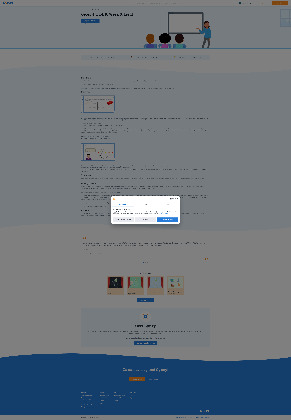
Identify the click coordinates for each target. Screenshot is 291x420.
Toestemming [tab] (122, 204)
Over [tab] (168, 204)
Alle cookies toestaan (167, 219)
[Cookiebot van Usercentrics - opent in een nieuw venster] (171, 199)
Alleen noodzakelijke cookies (123, 219)
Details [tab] (145, 204)
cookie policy (164, 213)
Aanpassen (145, 219)
